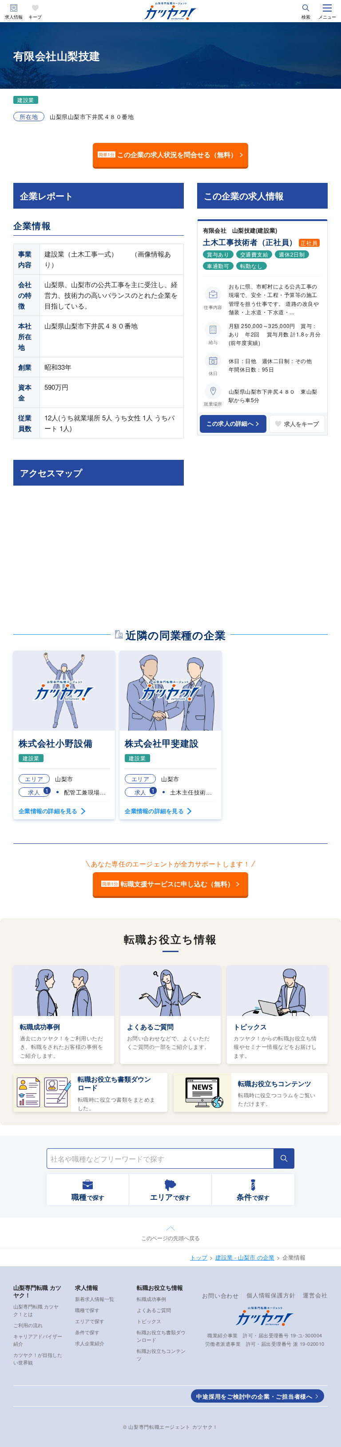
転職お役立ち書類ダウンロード (114, 1083)
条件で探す (87, 1332)
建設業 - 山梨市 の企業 (244, 1257)
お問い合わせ (220, 1295)
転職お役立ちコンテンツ (274, 1083)
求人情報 (14, 17)
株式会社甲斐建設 (161, 742)
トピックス (250, 1027)
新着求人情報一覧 (94, 1298)
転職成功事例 (40, 1027)
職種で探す (87, 1309)
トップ (198, 1257)
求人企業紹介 (89, 1343)
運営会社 (315, 1295)
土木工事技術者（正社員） (250, 242)
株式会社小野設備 (55, 742)
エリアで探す (89, 1320)
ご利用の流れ (28, 1324)
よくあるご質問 (150, 1027)
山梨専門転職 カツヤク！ (37, 1291)
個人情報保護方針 (270, 1295)
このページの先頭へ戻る (170, 1237)
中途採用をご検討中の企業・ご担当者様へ (254, 1396)
